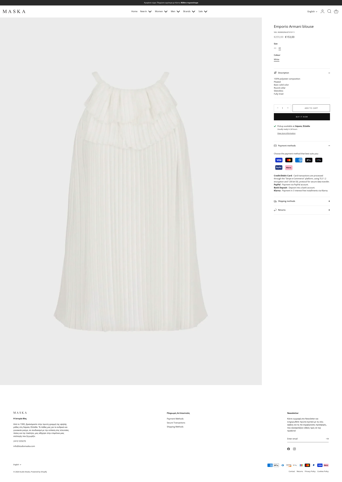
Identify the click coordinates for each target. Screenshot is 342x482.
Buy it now (302, 116)
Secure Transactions (176, 422)
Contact (292, 471)
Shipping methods (286, 201)
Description (283, 72)
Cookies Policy (323, 471)
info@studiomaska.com (24, 446)
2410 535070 (19, 441)
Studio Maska (24, 472)
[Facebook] (288, 448)
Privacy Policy (310, 471)
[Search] (329, 11)
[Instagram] (294, 448)
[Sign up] (327, 438)
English (311, 11)
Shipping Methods (175, 426)
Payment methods (287, 145)
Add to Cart (311, 108)
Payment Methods (175, 418)
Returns (281, 210)
